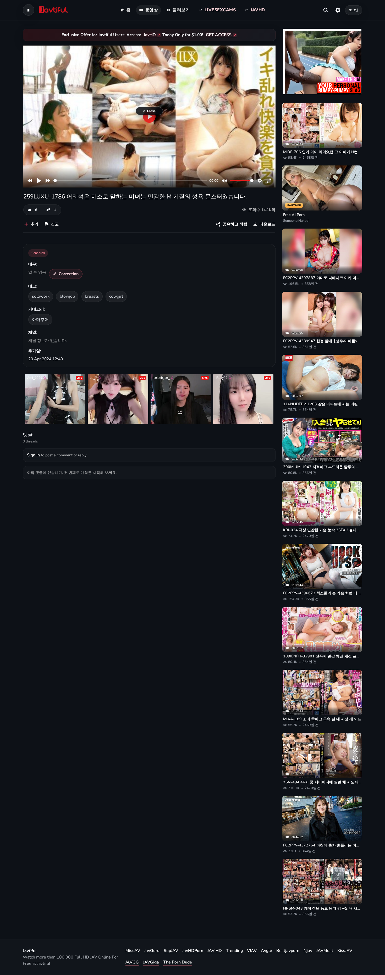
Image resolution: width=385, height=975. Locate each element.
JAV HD (214, 951)
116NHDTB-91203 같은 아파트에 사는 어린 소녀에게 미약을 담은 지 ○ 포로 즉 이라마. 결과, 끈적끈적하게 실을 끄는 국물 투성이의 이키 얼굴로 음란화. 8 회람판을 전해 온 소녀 (322, 404)
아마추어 (40, 320)
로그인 (353, 10)
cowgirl (116, 296)
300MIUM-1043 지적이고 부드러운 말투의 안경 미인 (322, 466)
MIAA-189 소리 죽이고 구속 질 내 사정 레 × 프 (322, 719)
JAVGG (132, 962)
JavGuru (152, 951)
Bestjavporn (287, 951)
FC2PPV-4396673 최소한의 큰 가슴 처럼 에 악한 (322, 593)
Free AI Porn (294, 214)
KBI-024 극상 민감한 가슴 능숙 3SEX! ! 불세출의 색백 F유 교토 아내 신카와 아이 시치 (322, 530)
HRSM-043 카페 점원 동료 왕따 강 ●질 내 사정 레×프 (322, 908)
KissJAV (344, 951)
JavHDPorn (192, 951)
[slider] (130, 180)
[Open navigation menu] (28, 10)
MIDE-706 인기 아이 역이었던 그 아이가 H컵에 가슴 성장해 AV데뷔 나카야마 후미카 (322, 151)
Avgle (266, 951)
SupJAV (171, 951)
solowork (41, 296)
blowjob (67, 296)
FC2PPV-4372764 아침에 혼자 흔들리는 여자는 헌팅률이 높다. (322, 845)
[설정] (337, 10)
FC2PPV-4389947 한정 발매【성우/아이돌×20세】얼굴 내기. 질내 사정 (322, 341)
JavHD (150, 35)
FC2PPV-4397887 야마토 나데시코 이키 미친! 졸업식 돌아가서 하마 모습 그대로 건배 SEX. (322, 277)
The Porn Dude (177, 962)
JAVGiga (151, 962)
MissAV (132, 951)
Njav (308, 951)
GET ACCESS (219, 35)
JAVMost (324, 951)
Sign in (33, 455)
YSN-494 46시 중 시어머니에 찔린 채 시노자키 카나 (322, 782)
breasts (92, 296)
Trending (234, 951)
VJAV (252, 951)
